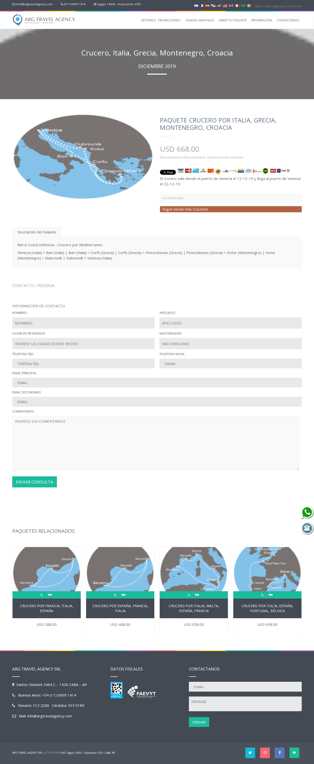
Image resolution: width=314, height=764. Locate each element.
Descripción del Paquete (36, 232)
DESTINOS (148, 20)
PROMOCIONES (169, 20)
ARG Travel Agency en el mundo (278, 6)
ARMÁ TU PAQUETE (233, 20)
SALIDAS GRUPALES (199, 20)
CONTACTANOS (288, 20)
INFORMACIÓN (261, 20)
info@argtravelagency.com (34, 4)
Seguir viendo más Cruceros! (185, 209)
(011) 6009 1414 (75, 4)
